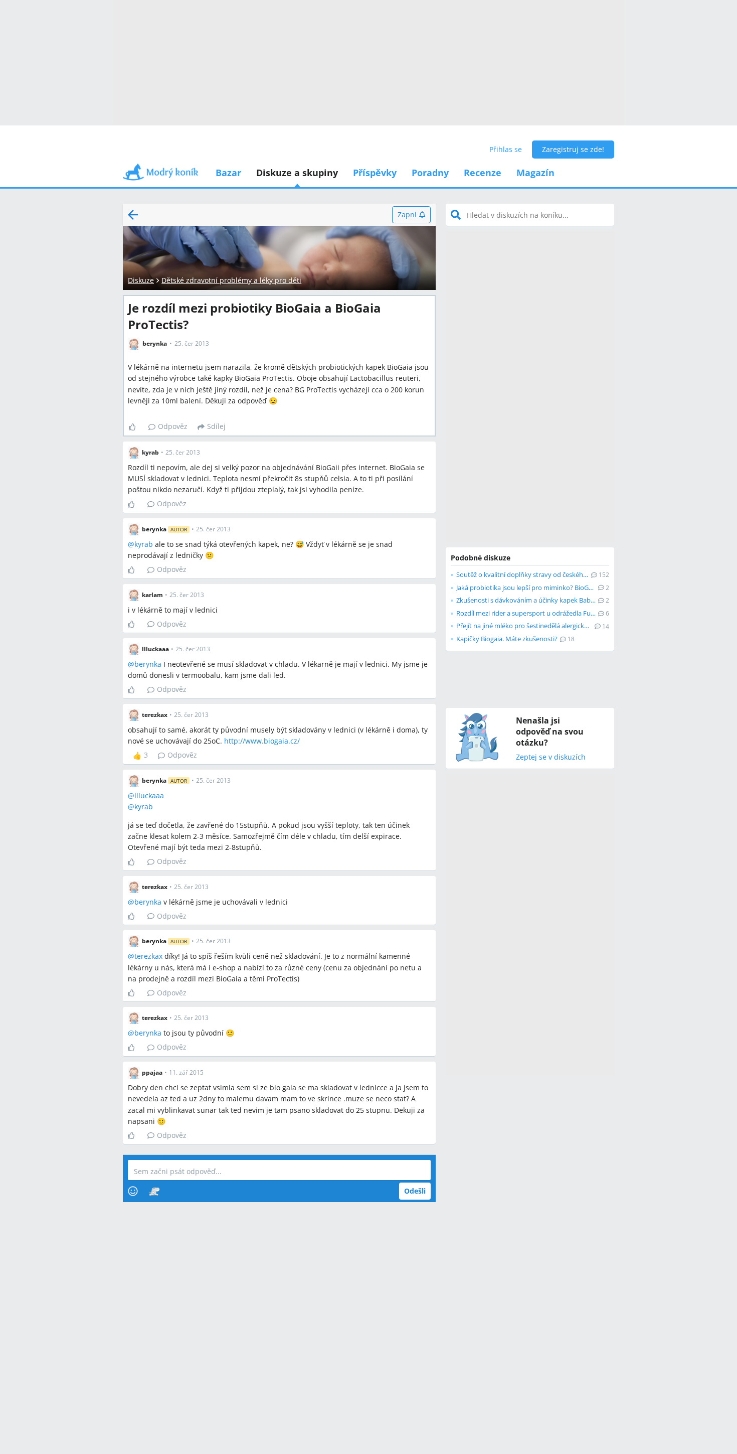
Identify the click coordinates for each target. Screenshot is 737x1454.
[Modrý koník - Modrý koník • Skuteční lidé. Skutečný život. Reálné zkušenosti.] (160, 175)
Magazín (535, 173)
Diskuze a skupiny (297, 173)
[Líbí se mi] (136, 427)
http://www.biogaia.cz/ (262, 741)
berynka (147, 664)
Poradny (430, 173)
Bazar (228, 173)
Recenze (482, 173)
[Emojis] (133, 1191)
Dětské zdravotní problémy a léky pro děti (231, 280)
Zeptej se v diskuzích (551, 757)
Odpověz (173, 426)
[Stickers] (154, 1191)
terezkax (148, 956)
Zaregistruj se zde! (573, 149)
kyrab (143, 544)
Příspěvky (375, 173)
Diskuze (141, 280)
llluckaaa (149, 795)
